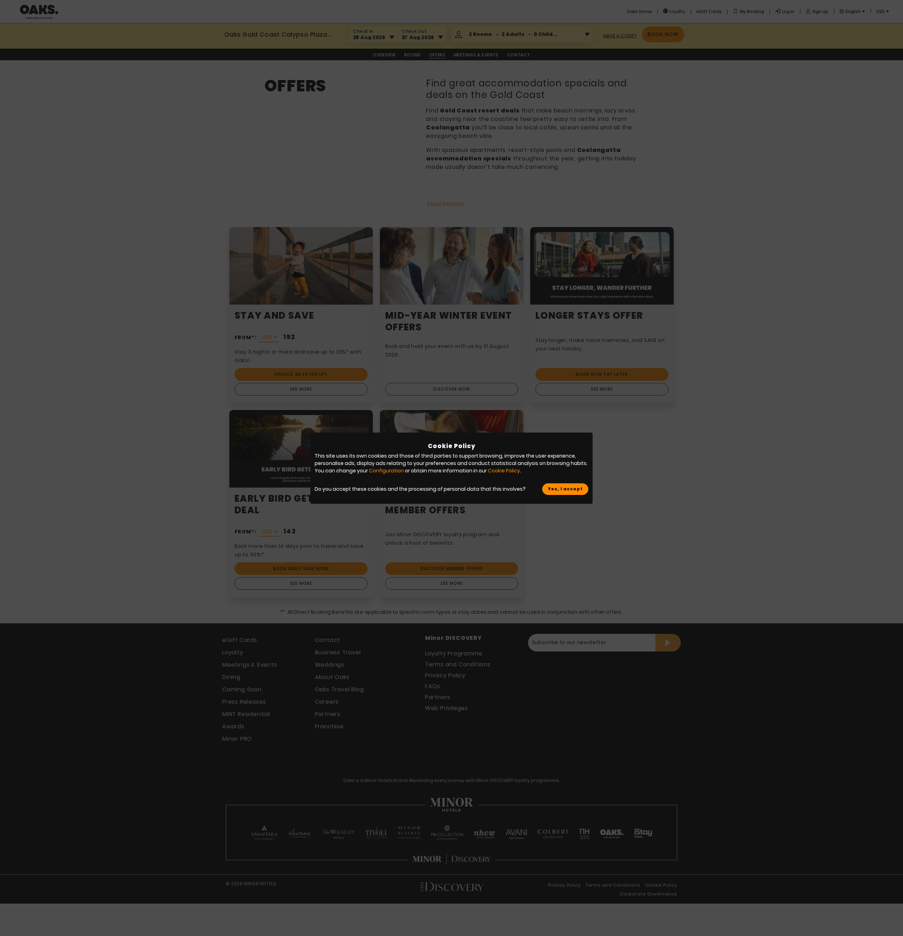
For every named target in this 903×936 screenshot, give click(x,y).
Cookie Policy (504, 470)
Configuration (386, 470)
